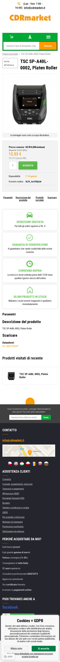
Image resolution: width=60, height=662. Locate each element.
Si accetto (43, 648)
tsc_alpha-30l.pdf (10, 346)
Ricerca (48, 46)
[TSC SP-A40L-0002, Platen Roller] (30, 103)
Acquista (28, 165)
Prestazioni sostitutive (13, 526)
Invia (46, 417)
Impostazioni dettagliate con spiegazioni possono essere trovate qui (30, 655)
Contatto (6, 479)
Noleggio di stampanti (12, 521)
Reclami (6, 503)
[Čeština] (10, 464)
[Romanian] (34, 464)
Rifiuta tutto (16, 648)
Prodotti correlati (40, 198)
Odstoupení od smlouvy (13, 531)
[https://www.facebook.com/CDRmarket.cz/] (10, 607)
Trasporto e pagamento (13, 488)
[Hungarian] (22, 464)
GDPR (5, 512)
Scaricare (52, 197)
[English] (16, 464)
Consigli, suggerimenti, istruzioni (17, 484)
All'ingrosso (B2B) (10, 493)
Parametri (8, 197)
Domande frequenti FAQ (13, 498)
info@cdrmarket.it (34, 7)
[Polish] (28, 464)
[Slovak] (40, 464)
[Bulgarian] (46, 464)
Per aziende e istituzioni (13, 517)
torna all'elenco (9, 63)
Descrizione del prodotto (23, 198)
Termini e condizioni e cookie (15, 507)
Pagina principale (10, 54)
